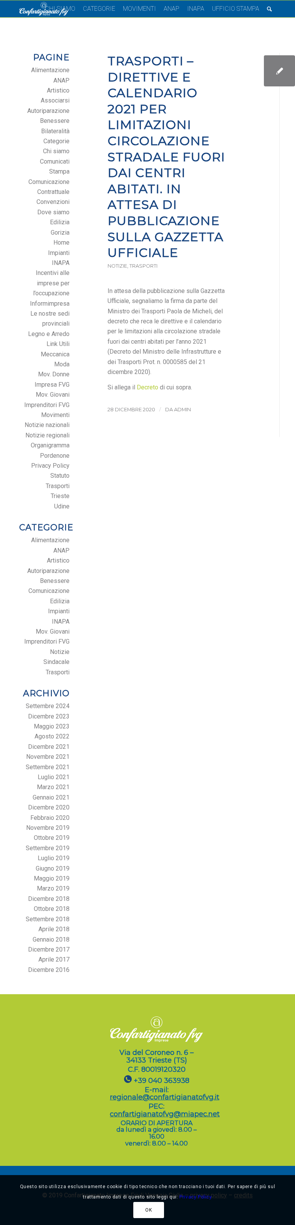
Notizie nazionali (47, 425)
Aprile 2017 (54, 959)
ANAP (61, 80)
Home (61, 242)
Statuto (60, 475)
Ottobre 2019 (52, 837)
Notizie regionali (47, 435)
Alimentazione (50, 70)
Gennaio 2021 (51, 797)
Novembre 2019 (48, 827)
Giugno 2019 (53, 868)
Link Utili (58, 344)
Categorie (56, 141)
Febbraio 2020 (50, 817)
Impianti (59, 253)
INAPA (61, 263)
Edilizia (60, 222)
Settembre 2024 (48, 706)
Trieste (60, 496)
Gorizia (60, 232)
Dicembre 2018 (49, 898)
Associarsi (55, 100)
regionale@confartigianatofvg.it (164, 1097)
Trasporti (143, 266)
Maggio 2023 (52, 726)
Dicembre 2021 (49, 746)
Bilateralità (55, 131)
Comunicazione (49, 181)
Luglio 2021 (54, 777)
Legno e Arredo (49, 334)
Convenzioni (53, 201)
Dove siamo (53, 212)
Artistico (58, 90)
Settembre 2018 (48, 919)
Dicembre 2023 (49, 716)
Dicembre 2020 (49, 807)
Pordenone (55, 455)
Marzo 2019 (53, 888)
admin (182, 409)
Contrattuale (53, 191)
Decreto (147, 387)
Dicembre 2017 (49, 949)
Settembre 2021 (48, 767)
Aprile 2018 (54, 929)
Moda (62, 364)
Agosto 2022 (52, 736)
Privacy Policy (50, 465)
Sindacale (56, 661)
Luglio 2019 (54, 858)
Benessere (55, 120)
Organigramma (50, 445)
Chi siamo (56, 151)
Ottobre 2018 (52, 908)
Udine (62, 506)
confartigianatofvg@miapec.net (165, 1114)
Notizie (117, 266)
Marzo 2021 (53, 787)
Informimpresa (50, 303)
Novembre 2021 (48, 756)
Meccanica (55, 354)
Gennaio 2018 (51, 939)
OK (148, 1210)
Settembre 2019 (48, 848)
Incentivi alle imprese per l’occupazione (51, 283)
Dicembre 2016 (49, 969)
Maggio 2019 (52, 878)
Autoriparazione (48, 110)
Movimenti (55, 415)
